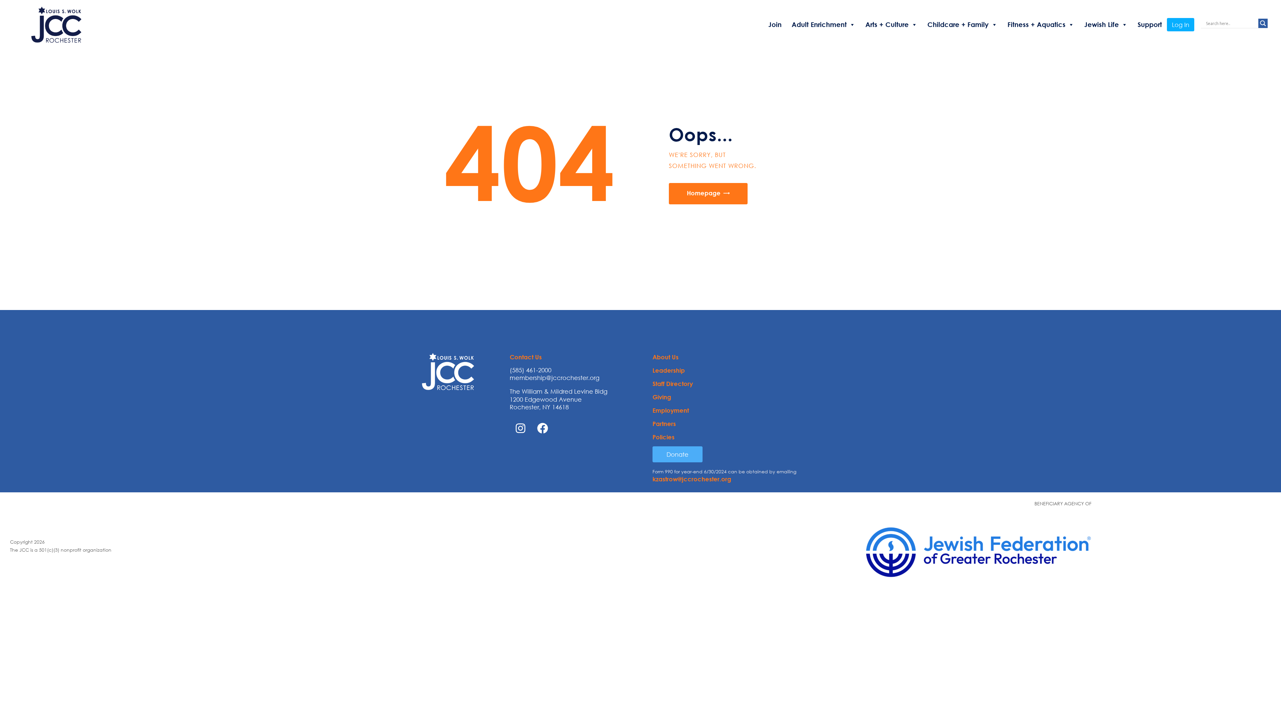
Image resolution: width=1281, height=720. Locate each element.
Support (1150, 24)
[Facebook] (543, 428)
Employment (671, 410)
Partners (664, 423)
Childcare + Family (958, 24)
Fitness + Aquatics (1036, 24)
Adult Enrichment (819, 24)
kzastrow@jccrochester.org (692, 479)
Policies (664, 437)
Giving (662, 397)
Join (775, 24)
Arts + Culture (887, 24)
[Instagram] (521, 428)
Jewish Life (1101, 24)
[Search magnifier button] (1263, 23)
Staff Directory (673, 383)
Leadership (669, 370)
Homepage (704, 193)
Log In (1180, 24)
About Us (666, 357)
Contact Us (526, 357)
